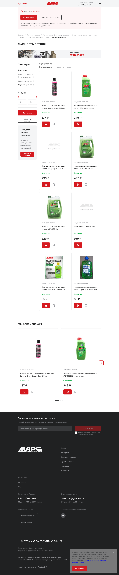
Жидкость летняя (49, 102)
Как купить (65, 453)
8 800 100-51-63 (84, 5)
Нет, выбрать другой (50, 17)
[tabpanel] (38, 362)
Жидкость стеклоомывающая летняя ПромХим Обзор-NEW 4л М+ (85, 288)
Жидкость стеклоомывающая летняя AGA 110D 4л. (53, 227)
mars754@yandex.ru (72, 498)
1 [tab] (57, 400)
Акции (63, 448)
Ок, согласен (79, 568)
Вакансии (22, 482)
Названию (60, 67)
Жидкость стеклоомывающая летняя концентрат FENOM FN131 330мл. (53, 167)
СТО (19, 487)
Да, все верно (28, 17)
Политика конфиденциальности (31, 548)
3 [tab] (62, 400)
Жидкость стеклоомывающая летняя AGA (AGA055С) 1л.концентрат (85, 106)
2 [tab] (60, 400)
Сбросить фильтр (27, 120)
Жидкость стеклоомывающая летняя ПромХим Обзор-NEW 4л (53, 288)
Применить (27, 113)
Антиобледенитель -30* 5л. (85, 226)
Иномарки (65, 466)
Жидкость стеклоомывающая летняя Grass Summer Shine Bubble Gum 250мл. (53, 106)
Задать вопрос (26, 522)
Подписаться (88, 428)
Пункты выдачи (67, 462)
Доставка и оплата (68, 457)
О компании (22, 478)
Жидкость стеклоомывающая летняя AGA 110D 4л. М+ (85, 167)
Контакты (65, 470)
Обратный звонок (28, 516)
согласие (84, 432)
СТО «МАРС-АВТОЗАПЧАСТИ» (41, 541)
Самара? (36, 11)
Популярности (45, 67)
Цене (69, 67)
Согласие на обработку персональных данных (36, 551)
